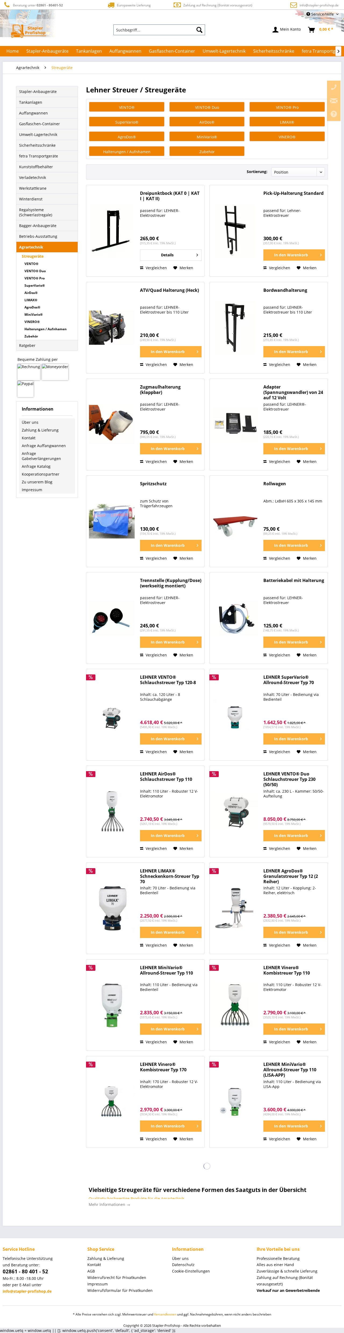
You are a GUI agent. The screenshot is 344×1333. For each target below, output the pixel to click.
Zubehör (31, 336)
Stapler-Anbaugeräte (38, 91)
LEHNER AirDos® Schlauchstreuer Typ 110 (166, 776)
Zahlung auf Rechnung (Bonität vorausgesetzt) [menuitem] (285, 1281)
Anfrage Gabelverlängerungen (41, 456)
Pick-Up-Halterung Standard (293, 193)
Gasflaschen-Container (39, 123)
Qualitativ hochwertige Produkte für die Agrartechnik (136, 1198)
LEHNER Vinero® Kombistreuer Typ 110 (286, 970)
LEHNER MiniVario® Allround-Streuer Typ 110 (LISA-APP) (289, 1070)
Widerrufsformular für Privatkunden (120, 1290)
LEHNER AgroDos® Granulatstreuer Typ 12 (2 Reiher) (290, 876)
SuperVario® (34, 285)
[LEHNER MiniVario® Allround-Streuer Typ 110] (112, 1005)
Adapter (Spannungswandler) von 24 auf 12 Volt (293, 392)
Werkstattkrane (32, 188)
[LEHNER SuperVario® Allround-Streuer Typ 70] (235, 714)
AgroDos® (32, 307)
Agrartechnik (31, 247)
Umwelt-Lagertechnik (38, 134)
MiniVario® (33, 314)
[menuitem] (159, 29)
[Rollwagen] (235, 521)
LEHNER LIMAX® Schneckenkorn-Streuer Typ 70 (169, 876)
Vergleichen (156, 267)
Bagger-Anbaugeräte (37, 225)
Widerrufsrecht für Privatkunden (116, 1277)
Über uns (30, 422)
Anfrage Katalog (36, 466)
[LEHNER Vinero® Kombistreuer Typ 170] (112, 1102)
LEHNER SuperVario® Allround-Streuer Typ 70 (288, 679)
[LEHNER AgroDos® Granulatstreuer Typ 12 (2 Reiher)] (235, 908)
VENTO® (31, 263)
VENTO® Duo (35, 271)
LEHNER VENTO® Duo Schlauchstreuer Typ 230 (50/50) (289, 779)
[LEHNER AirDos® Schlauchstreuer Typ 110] (112, 811)
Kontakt (28, 437)
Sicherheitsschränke (37, 145)
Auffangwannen (33, 113)
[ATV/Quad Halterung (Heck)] (112, 328)
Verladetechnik (32, 177)
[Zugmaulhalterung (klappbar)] (112, 424)
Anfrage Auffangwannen (44, 445)
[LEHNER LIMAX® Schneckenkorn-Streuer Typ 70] (112, 908)
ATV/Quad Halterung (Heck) (169, 290)
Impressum (32, 489)
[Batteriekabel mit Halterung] (235, 618)
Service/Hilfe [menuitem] (322, 14)
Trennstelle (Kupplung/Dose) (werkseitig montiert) (170, 583)
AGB (91, 1271)
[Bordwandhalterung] (235, 328)
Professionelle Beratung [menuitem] (278, 1258)
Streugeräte (33, 256)
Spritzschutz (153, 484)
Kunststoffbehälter (36, 166)
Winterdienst (30, 199)
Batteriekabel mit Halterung (293, 580)
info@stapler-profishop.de (319, 5)
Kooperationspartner (40, 474)
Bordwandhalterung (285, 290)
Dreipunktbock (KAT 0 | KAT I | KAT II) (169, 196)
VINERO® (32, 321)
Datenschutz (183, 1264)
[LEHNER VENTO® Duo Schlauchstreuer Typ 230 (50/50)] (235, 811)
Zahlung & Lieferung (40, 430)
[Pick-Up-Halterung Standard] (235, 231)
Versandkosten (165, 1314)
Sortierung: (257, 171)
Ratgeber (27, 345)
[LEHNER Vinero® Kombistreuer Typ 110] (235, 1005)
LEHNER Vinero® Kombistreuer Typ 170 (163, 1067)
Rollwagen (274, 484)
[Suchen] (199, 29)
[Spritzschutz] (112, 521)
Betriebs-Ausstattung (38, 236)
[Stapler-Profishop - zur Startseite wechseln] (28, 31)
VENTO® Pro (34, 278)
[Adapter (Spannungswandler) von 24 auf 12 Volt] (235, 424)
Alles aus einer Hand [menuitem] (275, 1264)
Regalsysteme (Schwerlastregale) (35, 212)
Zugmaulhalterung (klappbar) (160, 389)
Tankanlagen (30, 102)
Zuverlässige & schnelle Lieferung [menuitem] (287, 1271)
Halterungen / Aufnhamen (45, 329)
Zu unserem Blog (37, 481)
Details (167, 254)
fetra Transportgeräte (38, 156)
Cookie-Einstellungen (191, 1271)
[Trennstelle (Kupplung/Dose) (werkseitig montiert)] (112, 618)
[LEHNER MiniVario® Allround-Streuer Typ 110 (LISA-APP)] (235, 1102)
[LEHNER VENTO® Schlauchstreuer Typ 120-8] (112, 714)
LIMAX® (30, 300)
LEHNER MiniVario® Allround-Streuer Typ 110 (166, 970)
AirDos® (31, 292)
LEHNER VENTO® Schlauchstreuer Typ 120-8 (168, 679)
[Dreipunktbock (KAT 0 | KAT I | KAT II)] (112, 231)
